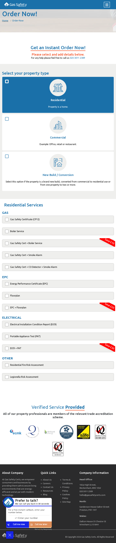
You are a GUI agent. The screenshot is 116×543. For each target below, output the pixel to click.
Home (5, 20)
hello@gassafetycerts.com (92, 495)
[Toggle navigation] (107, 4)
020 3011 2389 (77, 58)
